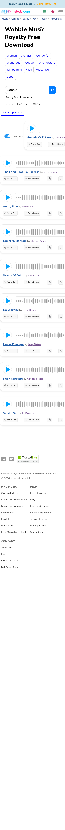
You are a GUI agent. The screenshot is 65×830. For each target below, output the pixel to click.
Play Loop (18, 136)
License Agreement (41, 512)
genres (15, 18)
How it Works (38, 493)
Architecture (47, 63)
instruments (56, 18)
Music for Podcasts (12, 506)
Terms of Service (39, 519)
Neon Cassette (13, 379)
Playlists (5, 519)
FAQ (32, 499)
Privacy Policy (38, 525)
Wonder (26, 56)
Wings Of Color (13, 275)
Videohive (42, 70)
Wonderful (42, 56)
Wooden (29, 63)
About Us (6, 547)
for (34, 18)
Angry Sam (10, 206)
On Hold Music (9, 493)
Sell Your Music (9, 567)
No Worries (11, 310)
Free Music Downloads (14, 532)
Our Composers (10, 560)
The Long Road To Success (21, 172)
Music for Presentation (14, 499)
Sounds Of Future (39, 137)
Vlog (29, 70)
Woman (11, 56)
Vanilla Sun (10, 413)
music (5, 18)
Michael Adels (38, 241)
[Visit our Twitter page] (11, 459)
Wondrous (13, 63)
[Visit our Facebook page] (3, 459)
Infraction (27, 206)
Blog (3, 554)
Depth (10, 77)
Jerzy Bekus (50, 172)
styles (26, 18)
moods (43, 18)
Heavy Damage (13, 344)
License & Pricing (39, 506)
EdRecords (28, 413)
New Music (7, 512)
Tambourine (14, 70)
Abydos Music (35, 379)
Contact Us (36, 532)
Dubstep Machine (15, 241)
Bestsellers (7, 525)
